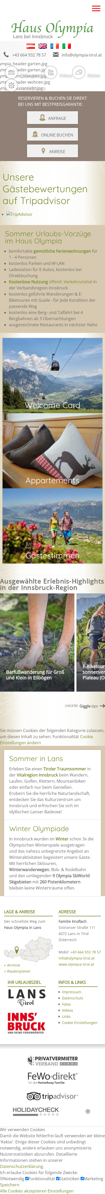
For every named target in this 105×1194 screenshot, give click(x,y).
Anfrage (57, 118)
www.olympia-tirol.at (76, 964)
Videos (65, 75)
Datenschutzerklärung (21, 1166)
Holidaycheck (33, 89)
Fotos (66, 1004)
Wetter (94, 75)
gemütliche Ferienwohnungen (62, 251)
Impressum (71, 991)
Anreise (57, 151)
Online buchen (57, 135)
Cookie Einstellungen (80, 1022)
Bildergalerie (32, 75)
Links (66, 1016)
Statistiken (70, 1178)
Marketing (93, 1178)
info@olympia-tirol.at (82, 55)
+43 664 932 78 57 (29, 55)
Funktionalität (42, 1178)
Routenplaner (19, 971)
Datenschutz (72, 998)
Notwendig (14, 1178)
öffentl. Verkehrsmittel (50, 282)
